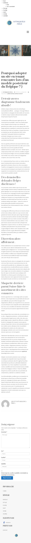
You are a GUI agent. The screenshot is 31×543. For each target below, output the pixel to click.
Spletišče (3, 464)
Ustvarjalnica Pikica (8, 92)
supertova (24, 351)
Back (4, 1)
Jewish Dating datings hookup (15, 93)
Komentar (4, 432)
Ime (2, 451)
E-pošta (3, 457)
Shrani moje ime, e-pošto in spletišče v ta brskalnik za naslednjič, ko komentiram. (14, 474)
